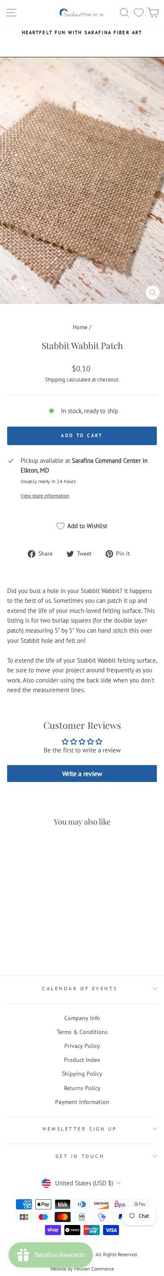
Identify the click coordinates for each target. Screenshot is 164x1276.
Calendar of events (80, 988)
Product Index (82, 1060)
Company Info (82, 1018)
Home (80, 327)
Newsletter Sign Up (79, 1129)
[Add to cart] (16, 849)
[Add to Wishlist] (17, 916)
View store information (45, 495)
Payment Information (82, 1102)
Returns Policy (82, 1088)
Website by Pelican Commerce (82, 1268)
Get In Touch (80, 1156)
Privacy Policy (82, 1046)
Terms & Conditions (82, 1032)
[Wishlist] (138, 12)
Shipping (55, 379)
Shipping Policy (82, 1073)
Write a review (82, 773)
